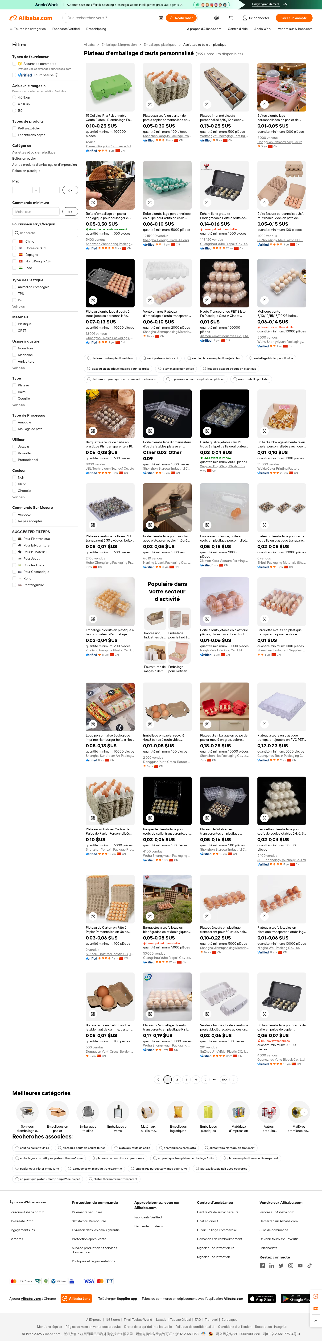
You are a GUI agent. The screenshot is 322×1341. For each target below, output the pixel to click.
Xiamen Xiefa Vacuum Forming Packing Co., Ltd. (224, 561)
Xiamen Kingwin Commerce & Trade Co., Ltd (110, 146)
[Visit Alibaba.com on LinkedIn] (272, 1265)
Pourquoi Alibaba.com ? (26, 1212)
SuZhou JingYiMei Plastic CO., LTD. (281, 240)
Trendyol (211, 1319)
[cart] (231, 19)
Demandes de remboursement (219, 1239)
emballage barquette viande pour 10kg (161, 1168)
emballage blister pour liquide (273, 358)
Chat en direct (207, 1221)
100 (224, 1079)
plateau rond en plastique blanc (113, 358)
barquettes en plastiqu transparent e (97, 1168)
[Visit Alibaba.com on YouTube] (300, 1265)
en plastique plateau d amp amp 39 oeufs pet (50, 1179)
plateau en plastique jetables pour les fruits (120, 368)
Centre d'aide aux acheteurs (217, 1212)
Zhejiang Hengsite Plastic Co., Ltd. (110, 650)
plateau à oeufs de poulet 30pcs (84, 1148)
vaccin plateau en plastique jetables (216, 358)
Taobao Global (180, 1319)
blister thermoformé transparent (115, 1179)
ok (70, 190)
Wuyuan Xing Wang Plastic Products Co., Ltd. (224, 466)
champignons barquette (180, 1148)
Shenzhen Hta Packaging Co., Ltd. (224, 755)
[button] (161, 18)
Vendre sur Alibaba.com (277, 1212)
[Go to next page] (233, 1079)
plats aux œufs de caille (134, 1148)
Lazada (161, 1319)
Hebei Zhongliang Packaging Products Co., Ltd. (110, 562)
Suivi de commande (274, 1230)
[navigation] (45, 563)
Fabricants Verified (148, 1217)
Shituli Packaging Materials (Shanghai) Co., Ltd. (281, 562)
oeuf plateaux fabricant (162, 358)
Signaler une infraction (213, 1257)
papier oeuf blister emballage (39, 1168)
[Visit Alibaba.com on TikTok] (309, 1265)
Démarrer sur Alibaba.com (279, 1221)
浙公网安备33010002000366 (238, 1334)
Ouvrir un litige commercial (216, 1230)
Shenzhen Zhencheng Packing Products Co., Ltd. (110, 244)
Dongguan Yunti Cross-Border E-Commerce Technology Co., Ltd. (167, 762)
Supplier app (127, 1298)
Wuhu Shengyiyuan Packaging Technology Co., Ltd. (281, 342)
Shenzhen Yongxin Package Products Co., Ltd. (167, 136)
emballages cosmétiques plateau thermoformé (51, 1158)
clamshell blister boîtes (178, 368)
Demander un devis (148, 1226)
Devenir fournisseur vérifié (279, 1239)
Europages (229, 1319)
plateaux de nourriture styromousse (120, 1158)
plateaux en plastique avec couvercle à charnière (124, 379)
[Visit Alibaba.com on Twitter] (281, 1265)
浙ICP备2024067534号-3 (281, 1334)
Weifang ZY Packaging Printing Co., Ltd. (224, 136)
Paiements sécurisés (87, 1212)
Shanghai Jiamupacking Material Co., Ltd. (167, 332)
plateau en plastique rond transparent (252, 1158)
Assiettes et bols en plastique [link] (205, 44)
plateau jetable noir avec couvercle (223, 1168)
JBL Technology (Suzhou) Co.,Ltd (110, 468)
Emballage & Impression (119, 44)
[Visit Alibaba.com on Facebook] (262, 1265)
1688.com (112, 1319)
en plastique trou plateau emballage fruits (186, 1158)
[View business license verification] (203, 1334)
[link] (316, 1296)
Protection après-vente (89, 1239)
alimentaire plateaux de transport (232, 1148)
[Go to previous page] (158, 1079)
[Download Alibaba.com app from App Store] (262, 1298)
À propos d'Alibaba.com (27, 1202)
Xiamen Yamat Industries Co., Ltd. (224, 336)
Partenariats (268, 1248)
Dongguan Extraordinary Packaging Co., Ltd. (281, 142)
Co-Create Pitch (21, 1221)
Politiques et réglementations (93, 1261)
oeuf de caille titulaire (34, 1148)
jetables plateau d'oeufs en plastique (231, 368)
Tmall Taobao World (138, 1319)
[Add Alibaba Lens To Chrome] (76, 1298)
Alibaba (89, 44)
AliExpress (93, 1319)
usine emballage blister (253, 379)
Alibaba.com (233, 1298)
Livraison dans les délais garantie (96, 1230)
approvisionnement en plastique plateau (197, 379)
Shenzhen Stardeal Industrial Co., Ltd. (167, 468)
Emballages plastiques (160, 44)
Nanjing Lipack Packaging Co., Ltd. (167, 562)
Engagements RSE (23, 1230)
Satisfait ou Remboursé (89, 1221)
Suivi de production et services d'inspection (94, 1250)
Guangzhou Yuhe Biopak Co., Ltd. (224, 244)
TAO (198, 1319)
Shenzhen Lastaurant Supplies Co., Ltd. (281, 650)
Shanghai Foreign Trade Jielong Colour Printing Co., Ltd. (167, 240)
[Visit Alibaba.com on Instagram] (290, 1265)
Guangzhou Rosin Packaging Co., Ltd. (110, 338)
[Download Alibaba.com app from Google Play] (297, 1298)
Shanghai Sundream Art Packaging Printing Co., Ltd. (110, 755)
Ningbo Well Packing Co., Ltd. (221, 650)
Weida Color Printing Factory (278, 468)
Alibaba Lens (31, 1298)
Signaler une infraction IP (215, 1248)
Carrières (16, 1239)
